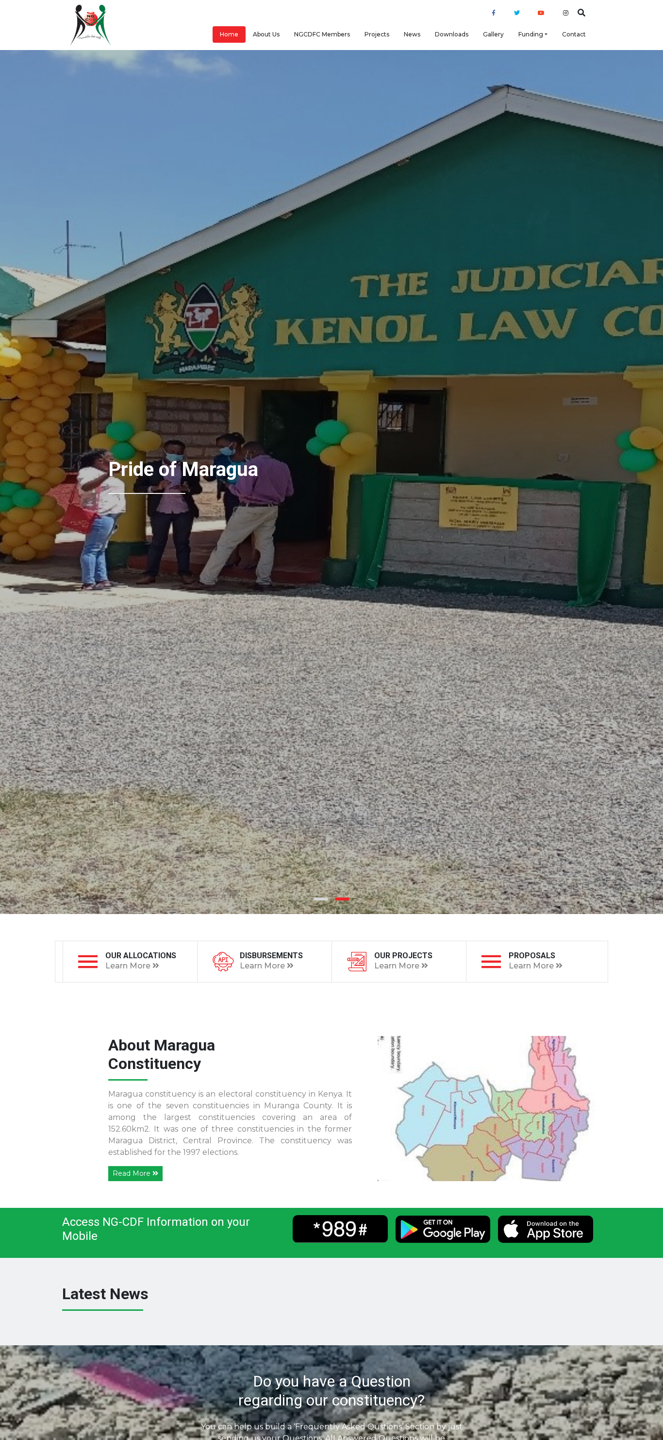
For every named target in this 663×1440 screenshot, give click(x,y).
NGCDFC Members (322, 34)
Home (229, 34)
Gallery (493, 34)
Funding (530, 34)
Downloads (451, 34)
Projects (377, 34)
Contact (574, 34)
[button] (321, 899)
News (412, 34)
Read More (132, 1173)
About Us (266, 34)
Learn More (128, 965)
